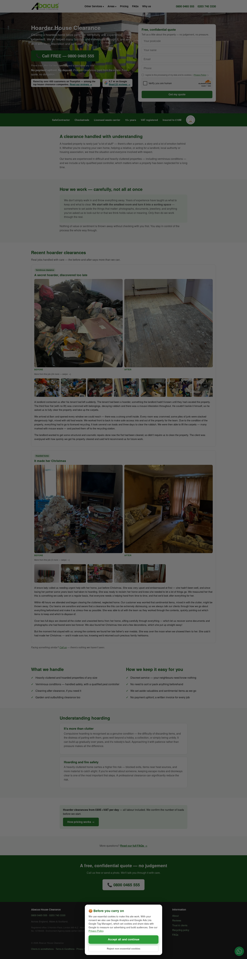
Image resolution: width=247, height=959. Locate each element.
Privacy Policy (96, 930)
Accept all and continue (123, 939)
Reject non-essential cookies (123, 948)
